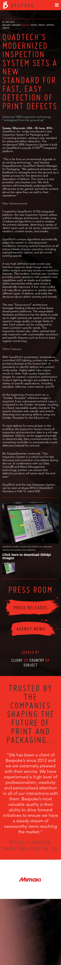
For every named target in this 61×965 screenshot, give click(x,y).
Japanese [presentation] (50, 25)
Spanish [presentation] (5, 28)
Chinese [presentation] (33, 25)
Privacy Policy (22, 951)
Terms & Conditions (36, 951)
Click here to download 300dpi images (26, 556)
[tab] (26, 25)
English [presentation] (25, 25)
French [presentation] (41, 25)
